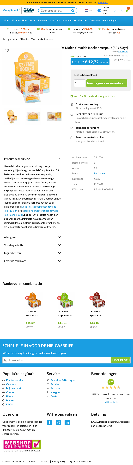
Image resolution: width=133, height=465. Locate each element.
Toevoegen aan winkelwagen (106, 83)
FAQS (9, 404)
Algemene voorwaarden (80, 461)
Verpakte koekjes (42, 39)
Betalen (55, 384)
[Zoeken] (73, 10)
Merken (10, 400)
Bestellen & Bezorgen (62, 380)
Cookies (32, 461)
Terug (6, 39)
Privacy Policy (58, 461)
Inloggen (55, 392)
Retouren (55, 388)
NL (90, 10)
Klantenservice (15, 380)
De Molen (123, 51)
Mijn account (13, 388)
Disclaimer (44, 461)
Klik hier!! (103, 2)
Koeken (25, 39)
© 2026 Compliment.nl (13, 461)
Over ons (11, 384)
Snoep (15, 39)
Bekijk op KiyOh (111, 402)
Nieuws (10, 396)
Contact (11, 392)
